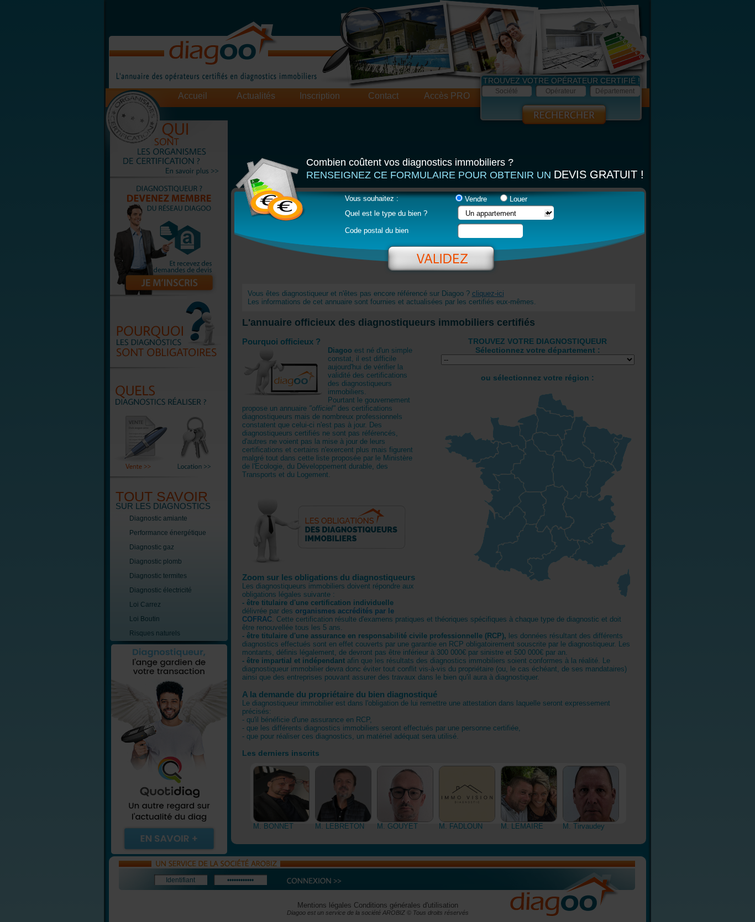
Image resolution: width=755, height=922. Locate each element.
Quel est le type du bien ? (386, 213)
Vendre (476, 199)
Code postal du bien (376, 230)
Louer (518, 199)
